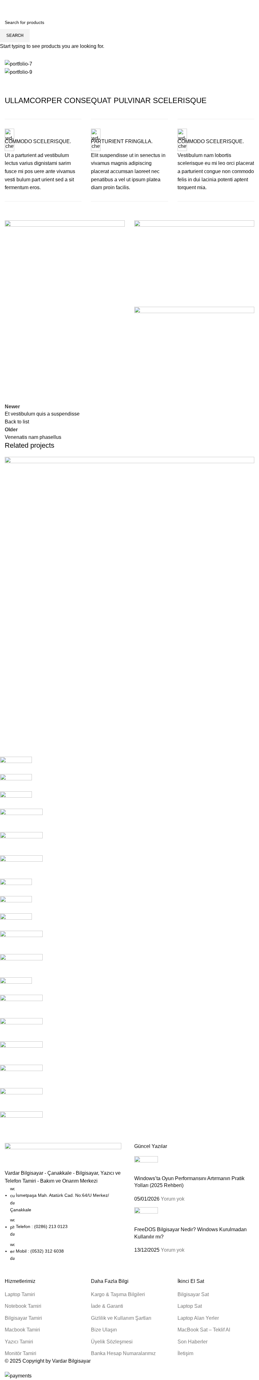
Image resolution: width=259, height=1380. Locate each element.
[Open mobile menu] (7, 6)
